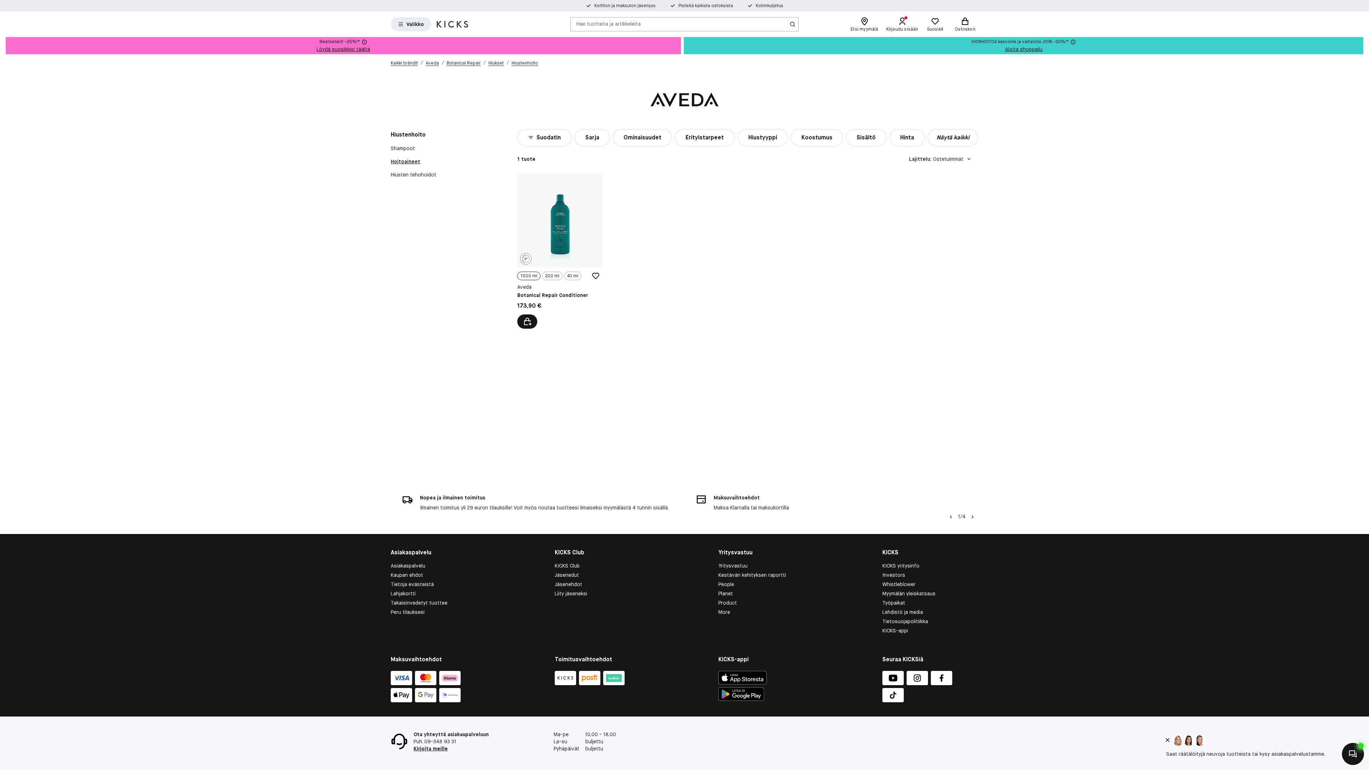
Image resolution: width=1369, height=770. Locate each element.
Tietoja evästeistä (412, 584)
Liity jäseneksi (571, 593)
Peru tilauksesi (408, 612)
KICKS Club (567, 566)
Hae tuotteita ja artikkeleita (608, 24)
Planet (725, 593)
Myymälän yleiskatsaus (908, 593)
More (724, 612)
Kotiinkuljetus (769, 6)
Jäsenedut (567, 575)
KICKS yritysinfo (900, 566)
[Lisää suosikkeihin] (596, 276)
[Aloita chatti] (1353, 754)
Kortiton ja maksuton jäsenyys (625, 6)
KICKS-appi (895, 630)
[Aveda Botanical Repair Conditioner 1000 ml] (560, 250)
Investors (893, 575)
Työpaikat (893, 603)
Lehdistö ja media (902, 612)
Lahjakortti (403, 593)
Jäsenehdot (568, 584)
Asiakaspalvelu (408, 566)
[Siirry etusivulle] (452, 24)
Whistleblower (899, 584)
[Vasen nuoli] (951, 517)
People (726, 584)
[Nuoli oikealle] (972, 517)
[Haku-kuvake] (792, 24)
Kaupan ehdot (407, 575)
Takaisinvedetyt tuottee (419, 603)
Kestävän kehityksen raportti (752, 575)
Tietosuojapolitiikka (905, 621)
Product (727, 603)
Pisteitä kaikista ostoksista (705, 6)
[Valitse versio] (527, 321)
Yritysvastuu (733, 566)
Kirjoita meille (431, 748)
